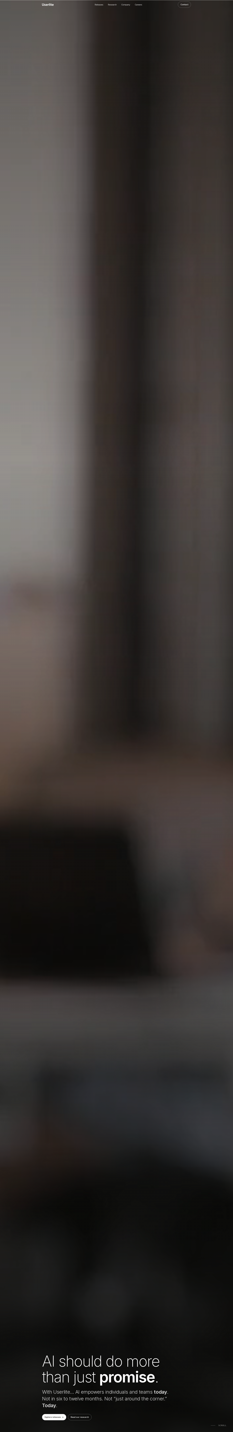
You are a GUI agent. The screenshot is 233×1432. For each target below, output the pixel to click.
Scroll (222, 1425)
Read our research (80, 1417)
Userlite (48, 4)
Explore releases (54, 1417)
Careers (138, 5)
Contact (184, 4)
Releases (99, 5)
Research (112, 5)
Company (125, 5)
